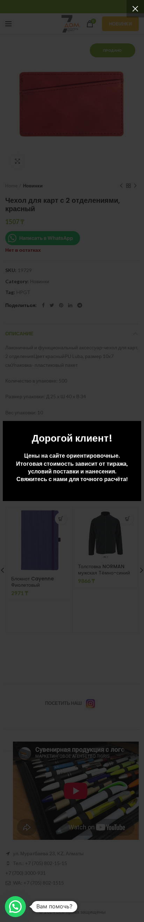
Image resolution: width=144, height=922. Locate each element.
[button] (15, 906)
